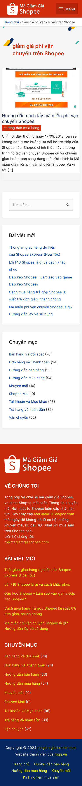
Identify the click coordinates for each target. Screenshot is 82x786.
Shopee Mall (19, 393)
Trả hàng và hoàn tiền (27, 409)
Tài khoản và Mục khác (28, 401)
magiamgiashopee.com (56, 747)
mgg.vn (61, 754)
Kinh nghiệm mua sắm (41, 777)
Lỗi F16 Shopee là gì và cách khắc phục (37, 584)
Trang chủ (21, 764)
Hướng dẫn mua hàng (21, 128)
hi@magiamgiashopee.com (26, 542)
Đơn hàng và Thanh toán (29, 362)
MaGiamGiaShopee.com (54, 514)
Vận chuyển (18, 417)
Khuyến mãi (18, 386)
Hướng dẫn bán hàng (26, 370)
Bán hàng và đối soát (26, 354)
